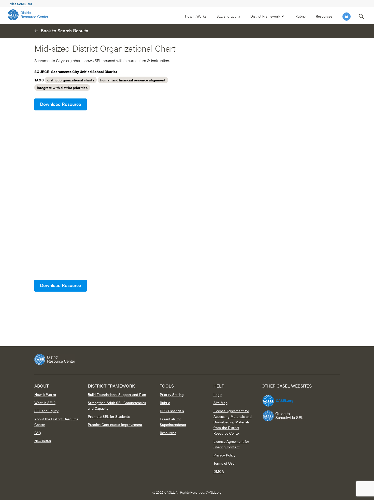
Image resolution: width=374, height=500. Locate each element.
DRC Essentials (172, 410)
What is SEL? (44, 402)
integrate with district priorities (62, 87)
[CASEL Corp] (277, 398)
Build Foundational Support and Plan (117, 394)
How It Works (195, 16)
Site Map (220, 402)
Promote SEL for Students (109, 416)
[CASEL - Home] (28, 14)
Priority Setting (172, 394)
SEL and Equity (228, 16)
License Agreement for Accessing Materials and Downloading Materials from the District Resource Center (232, 422)
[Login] (346, 16)
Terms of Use (223, 463)
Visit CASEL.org (21, 3)
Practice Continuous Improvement (115, 424)
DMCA (218, 471)
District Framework (265, 16)
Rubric (300, 16)
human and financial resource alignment (132, 79)
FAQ (37, 432)
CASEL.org (214, 492)
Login (346, 16)
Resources (324, 16)
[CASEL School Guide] (283, 415)
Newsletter (42, 440)
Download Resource (60, 104)
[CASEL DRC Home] (187, 359)
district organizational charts (70, 79)
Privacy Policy (224, 455)
